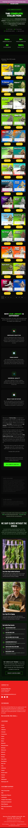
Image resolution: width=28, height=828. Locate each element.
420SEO (4, 502)
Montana (3, 754)
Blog (2, 808)
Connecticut (4, 734)
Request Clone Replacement (14, 673)
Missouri (3, 752)
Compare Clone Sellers (6, 799)
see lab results (21, 514)
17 (19, 297)
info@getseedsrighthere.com (10, 694)
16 (16, 297)
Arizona (3, 727)
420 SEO (18, 451)
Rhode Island (4, 772)
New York (3, 763)
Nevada (3, 756)
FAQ (2, 792)
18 (22, 297)
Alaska (2, 725)
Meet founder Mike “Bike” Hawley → (9, 715)
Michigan (3, 747)
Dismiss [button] (24, 1)
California (3, 729)
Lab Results (4, 797)
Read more (7, 77)
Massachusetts (4, 745)
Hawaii (2, 736)
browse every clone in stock (18, 448)
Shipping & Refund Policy (21, 824)
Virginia (3, 777)
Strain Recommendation (6, 806)
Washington (4, 779)
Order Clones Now (5, 790)
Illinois (2, 738)
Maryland (3, 743)
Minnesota (3, 750)
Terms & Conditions (5, 824)
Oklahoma (3, 768)
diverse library (16, 421)
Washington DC (4, 781)
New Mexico (4, 761)
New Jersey (3, 759)
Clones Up (7, 447)
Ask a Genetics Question (12, 464)
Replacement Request (6, 795)
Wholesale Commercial (6, 802)
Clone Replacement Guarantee (14, 825)
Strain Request (4, 804)
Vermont (3, 775)
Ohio (2, 765)
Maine (2, 741)
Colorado (3, 732)
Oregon (3, 770)
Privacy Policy (12, 824)
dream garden (15, 440)
